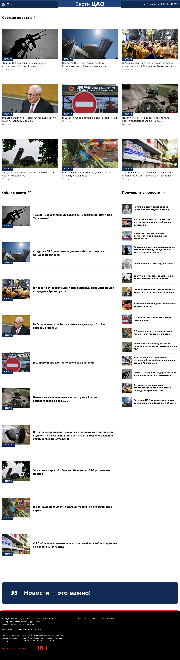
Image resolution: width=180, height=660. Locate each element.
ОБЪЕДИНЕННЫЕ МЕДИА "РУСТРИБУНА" (95, 619)
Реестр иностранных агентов (15, 648)
